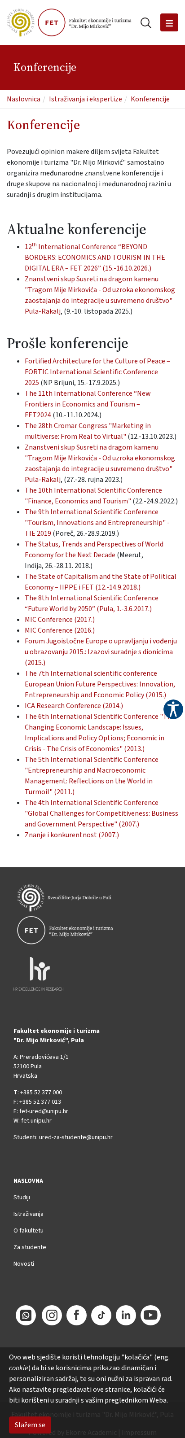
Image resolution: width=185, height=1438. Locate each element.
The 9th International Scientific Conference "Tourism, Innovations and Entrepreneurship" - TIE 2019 (97, 522)
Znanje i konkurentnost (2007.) (72, 835)
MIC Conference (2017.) (60, 620)
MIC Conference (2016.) (60, 630)
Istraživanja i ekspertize (85, 99)
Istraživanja (28, 1214)
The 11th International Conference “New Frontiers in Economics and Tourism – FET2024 (88, 404)
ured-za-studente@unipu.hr (76, 1137)
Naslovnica (23, 99)
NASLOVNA (28, 1180)
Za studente (29, 1247)
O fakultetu (28, 1230)
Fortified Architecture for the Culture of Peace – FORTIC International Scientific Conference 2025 (97, 372)
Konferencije (150, 99)
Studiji (21, 1197)
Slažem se (30, 1425)
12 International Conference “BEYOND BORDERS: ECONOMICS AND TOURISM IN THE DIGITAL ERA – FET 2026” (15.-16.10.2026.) (95, 257)
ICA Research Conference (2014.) (74, 706)
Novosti (23, 1263)
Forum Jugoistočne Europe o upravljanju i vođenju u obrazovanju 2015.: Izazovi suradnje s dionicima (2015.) (101, 652)
